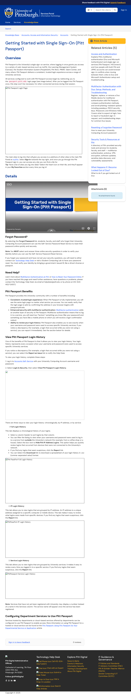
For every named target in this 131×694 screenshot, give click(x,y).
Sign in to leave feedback (19, 642)
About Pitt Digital (74, 671)
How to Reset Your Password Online (66, 277)
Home (7, 22)
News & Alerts (73, 661)
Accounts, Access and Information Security (39, 35)
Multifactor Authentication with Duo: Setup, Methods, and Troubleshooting (106, 89)
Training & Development (77, 668)
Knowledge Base (31, 22)
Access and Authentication (104, 54)
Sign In (124, 10)
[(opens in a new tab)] (32, 13)
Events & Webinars (75, 663)
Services (17, 22)
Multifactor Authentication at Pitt (35, 277)
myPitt (16, 159)
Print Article (100, 40)
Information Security (75, 666)
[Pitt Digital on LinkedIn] (12, 680)
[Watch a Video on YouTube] (14, 680)
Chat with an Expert (54, 668)
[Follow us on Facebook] (6, 680)
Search (9, 28)
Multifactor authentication (67, 310)
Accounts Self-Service (23, 361)
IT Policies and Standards (109, 663)
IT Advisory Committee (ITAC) (111, 666)
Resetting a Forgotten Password (106, 127)
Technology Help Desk (24, 260)
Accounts (64, 35)
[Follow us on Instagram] (9, 680)
